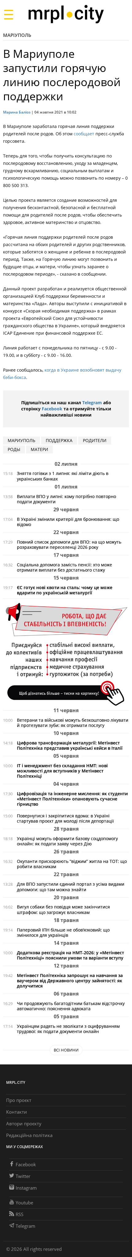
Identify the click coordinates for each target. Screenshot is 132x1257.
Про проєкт (18, 1100)
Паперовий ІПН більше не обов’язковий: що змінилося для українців (63, 932)
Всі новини (66, 1050)
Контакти (16, 1112)
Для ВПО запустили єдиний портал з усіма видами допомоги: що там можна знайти (70, 886)
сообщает (84, 134)
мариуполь (21, 440)
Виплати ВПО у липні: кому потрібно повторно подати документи (66, 499)
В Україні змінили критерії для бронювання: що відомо (68, 522)
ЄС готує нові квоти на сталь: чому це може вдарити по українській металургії (64, 590)
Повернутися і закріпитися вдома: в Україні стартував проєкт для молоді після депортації (65, 818)
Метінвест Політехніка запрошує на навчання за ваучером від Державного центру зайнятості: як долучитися (70, 980)
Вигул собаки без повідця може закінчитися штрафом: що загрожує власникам (63, 909)
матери (39, 449)
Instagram (26, 1188)
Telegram (92, 402)
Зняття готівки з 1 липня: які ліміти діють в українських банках (62, 476)
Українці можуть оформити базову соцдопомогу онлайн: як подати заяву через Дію (67, 841)
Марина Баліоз (16, 112)
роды (14, 449)
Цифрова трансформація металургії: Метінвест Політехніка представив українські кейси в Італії (69, 745)
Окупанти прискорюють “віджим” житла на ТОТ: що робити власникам (72, 864)
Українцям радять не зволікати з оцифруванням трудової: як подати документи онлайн (68, 1029)
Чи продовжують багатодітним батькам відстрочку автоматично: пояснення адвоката (71, 1006)
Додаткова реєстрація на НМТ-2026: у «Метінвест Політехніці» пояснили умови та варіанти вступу (70, 955)
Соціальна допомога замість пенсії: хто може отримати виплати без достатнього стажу (64, 567)
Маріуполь (17, 35)
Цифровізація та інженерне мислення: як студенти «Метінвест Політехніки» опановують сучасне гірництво (72, 799)
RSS (19, 1214)
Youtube (24, 1202)
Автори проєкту (23, 1123)
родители (95, 440)
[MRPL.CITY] (66, 14)
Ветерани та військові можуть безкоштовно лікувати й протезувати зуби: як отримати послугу (72, 722)
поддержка (59, 440)
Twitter (23, 1176)
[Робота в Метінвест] (66, 653)
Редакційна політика (29, 1135)
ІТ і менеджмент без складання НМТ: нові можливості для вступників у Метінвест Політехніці (62, 771)
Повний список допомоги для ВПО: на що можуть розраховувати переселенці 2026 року (69, 544)
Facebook (52, 409)
